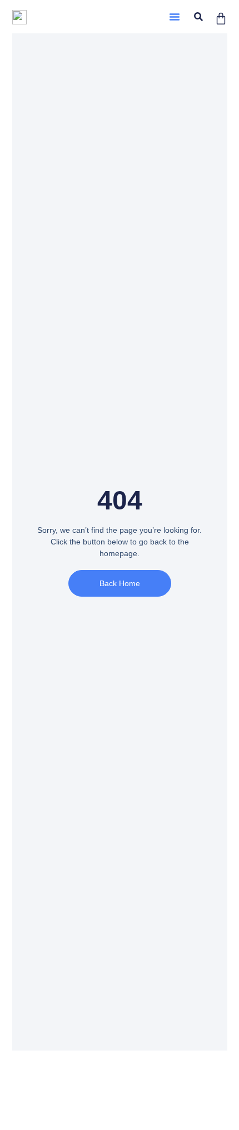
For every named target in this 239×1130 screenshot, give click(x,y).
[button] (174, 16)
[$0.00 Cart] (221, 18)
